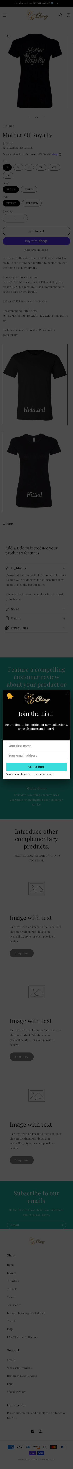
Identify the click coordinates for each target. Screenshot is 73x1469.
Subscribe (36, 767)
